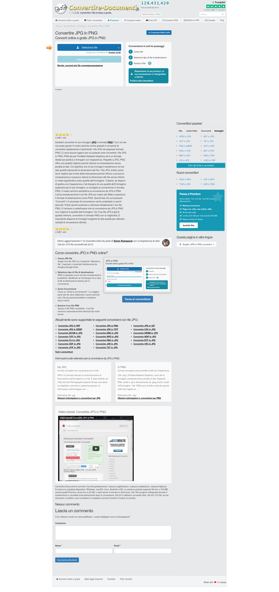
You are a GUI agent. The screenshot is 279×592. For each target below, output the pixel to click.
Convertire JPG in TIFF (107, 329)
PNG (110, 142)
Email (117, 545)
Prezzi (158, 14)
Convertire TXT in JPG (107, 347)
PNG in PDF (209, 155)
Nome (58, 545)
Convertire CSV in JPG (144, 329)
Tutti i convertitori (94, 20)
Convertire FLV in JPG (69, 340)
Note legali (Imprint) (94, 578)
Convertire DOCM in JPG (70, 332)
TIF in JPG (208, 141)
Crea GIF (153, 20)
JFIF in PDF (209, 145)
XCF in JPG (209, 136)
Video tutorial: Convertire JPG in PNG (77, 418)
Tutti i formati (126, 578)
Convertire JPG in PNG (107, 325)
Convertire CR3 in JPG (144, 343)
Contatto (211, 20)
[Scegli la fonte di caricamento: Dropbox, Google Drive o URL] (118, 47)
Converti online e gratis (68, 20)
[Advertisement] (253, 20)
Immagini (218, 130)
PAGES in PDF (193, 20)
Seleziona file (88, 47)
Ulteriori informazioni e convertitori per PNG (139, 398)
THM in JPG (184, 184)
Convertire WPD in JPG (107, 336)
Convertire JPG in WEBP (70, 329)
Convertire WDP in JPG (144, 336)
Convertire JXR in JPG (107, 343)
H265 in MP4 (185, 179)
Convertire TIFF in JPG (69, 336)
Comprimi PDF (171, 20)
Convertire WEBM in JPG (145, 332)
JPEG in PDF (210, 160)
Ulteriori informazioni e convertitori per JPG (78, 398)
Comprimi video (133, 20)
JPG (94, 142)
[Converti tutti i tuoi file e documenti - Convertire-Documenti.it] (96, 8)
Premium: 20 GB (115, 52)
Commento (60, 523)
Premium (114, 20)
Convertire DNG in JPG (107, 332)
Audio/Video (191, 130)
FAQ (222, 20)
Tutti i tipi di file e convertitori (201, 165)
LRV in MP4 (209, 179)
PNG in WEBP (185, 145)
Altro (180, 130)
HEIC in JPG (185, 150)
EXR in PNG (209, 184)
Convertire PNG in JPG (160, 32)
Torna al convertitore (138, 299)
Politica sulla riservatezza (141, 80)
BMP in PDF (184, 155)
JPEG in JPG (185, 136)
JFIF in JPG (184, 141)
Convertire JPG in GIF (144, 325)
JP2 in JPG (184, 160)
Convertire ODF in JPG (69, 343)
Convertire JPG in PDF (69, 325)
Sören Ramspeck (123, 241)
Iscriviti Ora (188, 225)
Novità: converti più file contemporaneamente (80, 65)
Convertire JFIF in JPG (69, 347)
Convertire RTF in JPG (144, 340)
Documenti (206, 130)
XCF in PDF (209, 150)
